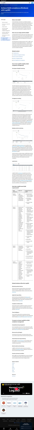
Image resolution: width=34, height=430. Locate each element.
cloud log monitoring (20, 340)
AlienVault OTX (25, 316)
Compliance (23, 419)
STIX (18, 316)
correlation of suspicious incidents (26, 180)
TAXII (20, 316)
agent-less (16, 329)
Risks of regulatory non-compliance (19, 60)
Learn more (21, 300)
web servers (27, 297)
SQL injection (14, 151)
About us (3, 419)
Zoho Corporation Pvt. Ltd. (15, 425)
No (22, 428)
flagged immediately (19, 349)
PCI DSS (13, 371)
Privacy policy (29, 419)
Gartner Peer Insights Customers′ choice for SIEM (9, 399)
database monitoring (20, 145)
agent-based (22, 329)
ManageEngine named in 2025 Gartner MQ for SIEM (9, 398)
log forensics (20, 173)
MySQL (20, 146)
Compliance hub (16, 53)
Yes (22, 426)
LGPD (13, 364)
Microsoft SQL (14, 146)
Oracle (23, 146)
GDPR (13, 370)
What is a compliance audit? (17, 58)
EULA (8, 419)
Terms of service (12, 419)
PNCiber (13, 363)
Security (18, 419)
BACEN (13, 367)
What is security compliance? (18, 56)
